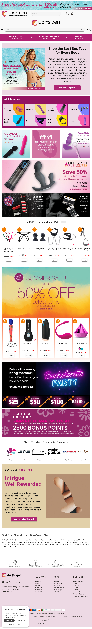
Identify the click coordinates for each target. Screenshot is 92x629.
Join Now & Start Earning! (24, 519)
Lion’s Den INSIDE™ (60, 585)
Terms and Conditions (80, 596)
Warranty (76, 590)
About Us (38, 581)
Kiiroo (39, 460)
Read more (16, 617)
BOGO (79, 37)
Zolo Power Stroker (28, 343)
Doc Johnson (69, 460)
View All (63, 221)
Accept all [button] (9, 620)
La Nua (24, 460)
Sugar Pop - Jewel (81, 343)
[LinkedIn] (19, 582)
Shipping (76, 585)
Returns (75, 587)
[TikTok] (16, 582)
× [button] (26, 607)
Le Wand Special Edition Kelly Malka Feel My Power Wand (11, 345)
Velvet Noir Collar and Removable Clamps (54, 249)
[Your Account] (87, 29)
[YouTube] (6, 582)
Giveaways (58, 590)
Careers (38, 583)
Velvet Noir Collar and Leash (69, 249)
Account (57, 581)
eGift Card (58, 592)
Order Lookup (78, 581)
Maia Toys (9, 460)
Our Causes (39, 590)
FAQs (75, 583)
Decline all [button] (21, 620)
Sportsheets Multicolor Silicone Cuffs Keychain (9, 250)
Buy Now (9, 260)
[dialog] (15, 616)
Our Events (39, 587)
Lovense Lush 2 (63, 343)
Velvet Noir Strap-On (24, 248)
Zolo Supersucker (46, 343)
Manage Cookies (79, 594)
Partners (38, 585)
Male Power (54, 460)
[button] (2, 29)
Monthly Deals (59, 587)
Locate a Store (59, 583)
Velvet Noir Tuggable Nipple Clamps (84, 249)
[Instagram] (3, 582)
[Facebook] (13, 582)
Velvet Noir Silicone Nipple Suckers (39, 249)
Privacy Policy (78, 592)
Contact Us (39, 592)
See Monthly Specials (67, 88)
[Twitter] (10, 582)
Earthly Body (84, 460)
